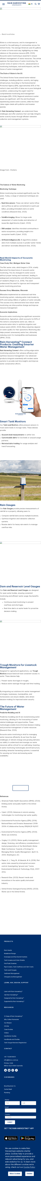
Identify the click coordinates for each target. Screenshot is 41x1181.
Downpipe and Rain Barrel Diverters (15, 957)
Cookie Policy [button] (29, 1167)
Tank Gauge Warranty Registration (15, 1042)
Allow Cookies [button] (15, 1174)
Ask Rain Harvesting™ (11, 995)
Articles (6, 1026)
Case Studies (8, 1029)
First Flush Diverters (10, 963)
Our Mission (8, 1023)
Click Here (20, 788)
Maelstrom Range (10, 953)
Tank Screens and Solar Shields (14, 960)
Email (10, 1107)
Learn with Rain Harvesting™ (13, 991)
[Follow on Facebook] (16, 1070)
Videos (6, 1033)
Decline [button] (29, 1174)
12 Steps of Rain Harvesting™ (13, 1016)
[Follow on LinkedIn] (5, 1070)
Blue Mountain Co (9, 1086)
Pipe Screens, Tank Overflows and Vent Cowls (18, 967)
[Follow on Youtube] (9, 1070)
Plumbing (7, 1092)
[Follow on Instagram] (12, 1070)
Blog (20, 12)
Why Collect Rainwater (11, 1019)
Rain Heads (8, 950)
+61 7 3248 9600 (10, 1056)
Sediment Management (11, 973)
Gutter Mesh (8, 1089)
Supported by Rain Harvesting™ (14, 1001)
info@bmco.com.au (11, 1060)
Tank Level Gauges (10, 970)
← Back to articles (7, 34)
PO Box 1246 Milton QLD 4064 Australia (13, 1064)
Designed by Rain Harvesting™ (14, 998)
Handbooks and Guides (11, 1039)
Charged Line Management (13, 977)
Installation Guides (10, 1036)
